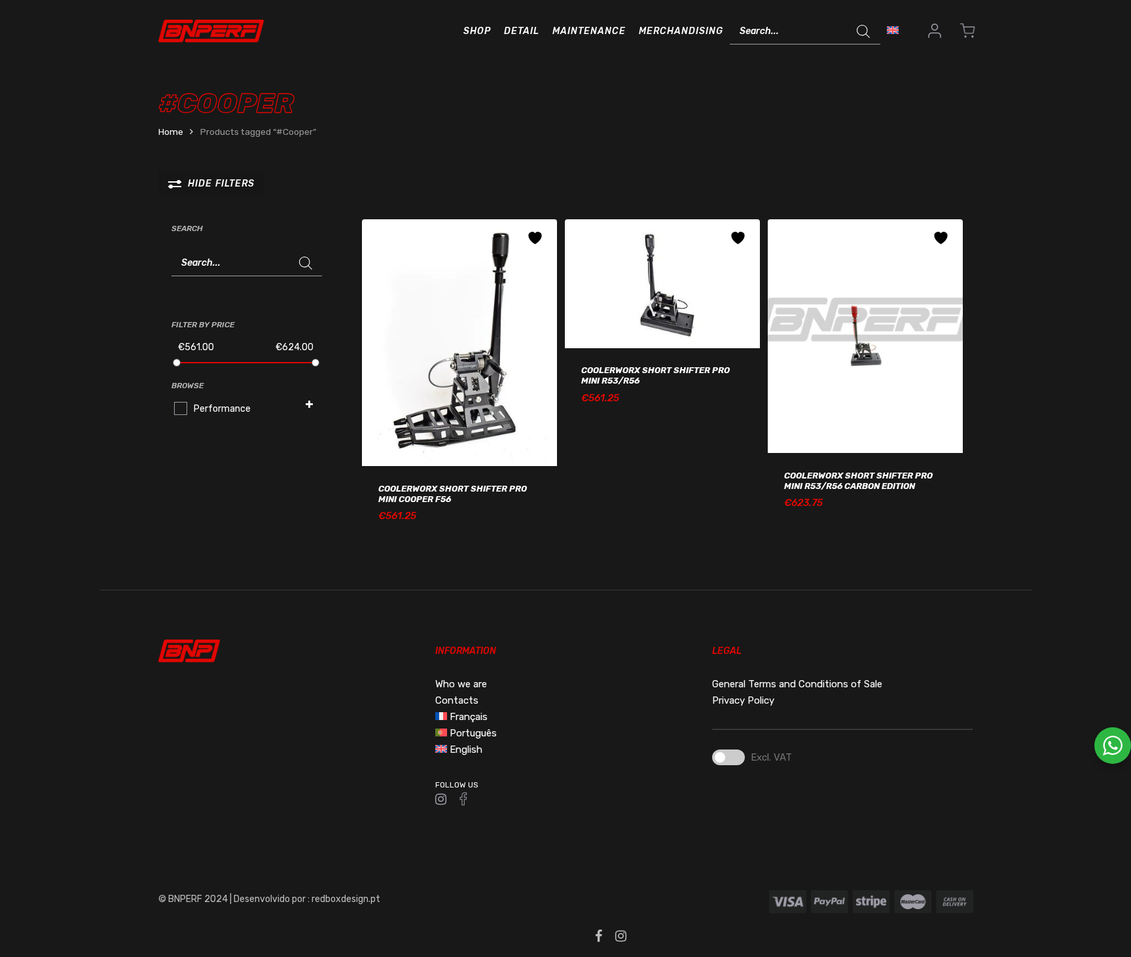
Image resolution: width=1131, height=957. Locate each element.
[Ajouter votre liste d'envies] (537, 238)
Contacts (456, 700)
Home (170, 131)
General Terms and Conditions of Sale (797, 684)
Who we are (461, 684)
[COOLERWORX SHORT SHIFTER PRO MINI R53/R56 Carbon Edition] (865, 336)
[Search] (864, 31)
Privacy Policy (743, 700)
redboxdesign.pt (346, 899)
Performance (222, 408)
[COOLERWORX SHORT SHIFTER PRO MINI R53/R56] (662, 283)
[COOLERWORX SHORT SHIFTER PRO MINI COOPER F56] (459, 342)
